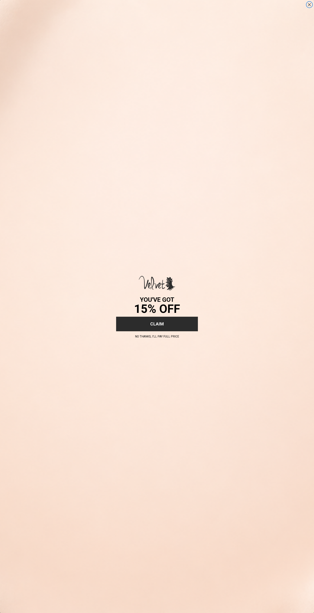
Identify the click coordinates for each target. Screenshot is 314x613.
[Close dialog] (309, 4)
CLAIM (157, 324)
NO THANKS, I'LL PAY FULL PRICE (157, 336)
